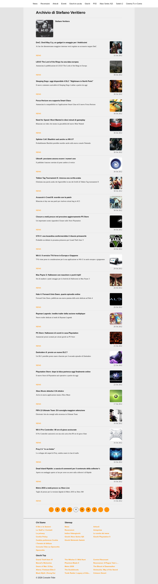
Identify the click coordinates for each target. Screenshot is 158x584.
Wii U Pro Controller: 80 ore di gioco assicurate (56, 430)
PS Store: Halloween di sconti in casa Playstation (57, 333)
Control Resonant (100, 560)
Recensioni (45, 4)
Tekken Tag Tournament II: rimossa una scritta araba (58, 178)
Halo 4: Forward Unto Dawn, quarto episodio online (58, 294)
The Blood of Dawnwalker (104, 566)
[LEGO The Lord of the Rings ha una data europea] (116, 67)
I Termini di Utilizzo (44, 543)
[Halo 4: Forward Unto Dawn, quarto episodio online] (116, 299)
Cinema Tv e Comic (134, 4)
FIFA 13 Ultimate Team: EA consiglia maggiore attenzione (60, 410)
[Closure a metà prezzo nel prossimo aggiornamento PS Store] (116, 222)
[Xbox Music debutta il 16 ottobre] (116, 396)
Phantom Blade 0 (72, 563)
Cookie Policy (42, 537)
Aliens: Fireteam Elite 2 (45, 570)
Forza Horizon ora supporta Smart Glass (53, 100)
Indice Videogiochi (72, 533)
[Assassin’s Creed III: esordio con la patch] (116, 202)
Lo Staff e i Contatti (44, 530)
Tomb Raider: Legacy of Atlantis (77, 573)
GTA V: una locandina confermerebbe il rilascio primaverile (61, 236)
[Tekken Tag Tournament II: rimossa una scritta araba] (116, 183)
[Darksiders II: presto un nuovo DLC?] (116, 357)
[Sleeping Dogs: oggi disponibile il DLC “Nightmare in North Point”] (116, 86)
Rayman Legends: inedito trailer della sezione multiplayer (60, 314)
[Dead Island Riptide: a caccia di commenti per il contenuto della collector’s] (116, 473)
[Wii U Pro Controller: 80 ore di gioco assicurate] (116, 435)
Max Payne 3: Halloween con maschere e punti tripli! (58, 275)
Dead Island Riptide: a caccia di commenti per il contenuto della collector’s (68, 468)
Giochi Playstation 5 (101, 537)
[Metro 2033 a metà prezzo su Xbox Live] (116, 493)
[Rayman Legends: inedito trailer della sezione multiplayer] (116, 318)
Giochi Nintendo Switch (75, 540)
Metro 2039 (69, 566)
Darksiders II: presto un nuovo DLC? (52, 352)
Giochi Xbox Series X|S (74, 537)
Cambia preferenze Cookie (47, 540)
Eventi (63, 4)
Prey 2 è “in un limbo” (45, 449)
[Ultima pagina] (106, 509)
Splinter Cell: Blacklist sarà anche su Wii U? (55, 139)
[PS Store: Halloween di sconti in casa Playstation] (116, 338)
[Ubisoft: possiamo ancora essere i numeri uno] (116, 163)
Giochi (87, 4)
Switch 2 (119, 4)
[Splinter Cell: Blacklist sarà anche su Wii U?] (116, 144)
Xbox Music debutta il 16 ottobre (50, 391)
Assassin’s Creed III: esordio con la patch (53, 197)
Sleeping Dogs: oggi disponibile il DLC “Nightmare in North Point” (64, 81)
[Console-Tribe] (15, 3)
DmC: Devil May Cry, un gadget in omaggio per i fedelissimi (61, 42)
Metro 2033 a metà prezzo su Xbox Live (53, 488)
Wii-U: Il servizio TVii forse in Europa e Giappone (57, 255)
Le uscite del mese (101, 533)
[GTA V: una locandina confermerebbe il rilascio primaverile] (116, 241)
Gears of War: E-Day (44, 566)
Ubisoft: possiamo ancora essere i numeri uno (56, 159)
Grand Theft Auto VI (44, 560)
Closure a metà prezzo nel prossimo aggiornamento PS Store (62, 217)
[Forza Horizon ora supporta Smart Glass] (116, 105)
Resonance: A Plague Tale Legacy (106, 563)
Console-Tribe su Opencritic (48, 547)
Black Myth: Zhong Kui (45, 573)
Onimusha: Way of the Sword (105, 570)
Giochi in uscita (75, 4)
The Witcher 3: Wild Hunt (75, 560)
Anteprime (97, 530)
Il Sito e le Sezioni (43, 527)
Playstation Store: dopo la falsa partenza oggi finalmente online (63, 372)
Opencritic (40, 550)
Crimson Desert (99, 573)
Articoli (55, 4)
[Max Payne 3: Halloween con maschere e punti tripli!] (116, 280)
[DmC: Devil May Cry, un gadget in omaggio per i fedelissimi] (116, 47)
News (35, 4)
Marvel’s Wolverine (44, 563)
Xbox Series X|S (106, 4)
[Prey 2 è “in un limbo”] (116, 454)
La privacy (40, 533)
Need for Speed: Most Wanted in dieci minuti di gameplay (60, 120)
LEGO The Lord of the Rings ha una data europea (57, 62)
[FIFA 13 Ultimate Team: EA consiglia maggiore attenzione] (116, 415)
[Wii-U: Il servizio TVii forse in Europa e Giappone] (116, 260)
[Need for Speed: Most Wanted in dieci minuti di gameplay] (116, 125)
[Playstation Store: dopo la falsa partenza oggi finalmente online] (116, 376)
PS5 (95, 4)
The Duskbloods (72, 570)
